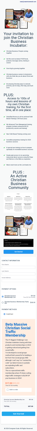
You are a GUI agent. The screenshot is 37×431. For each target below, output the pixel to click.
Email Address (6, 277)
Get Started (18, 414)
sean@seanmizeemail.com (28, 1)
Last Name (5, 271)
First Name (5, 264)
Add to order (13, 389)
